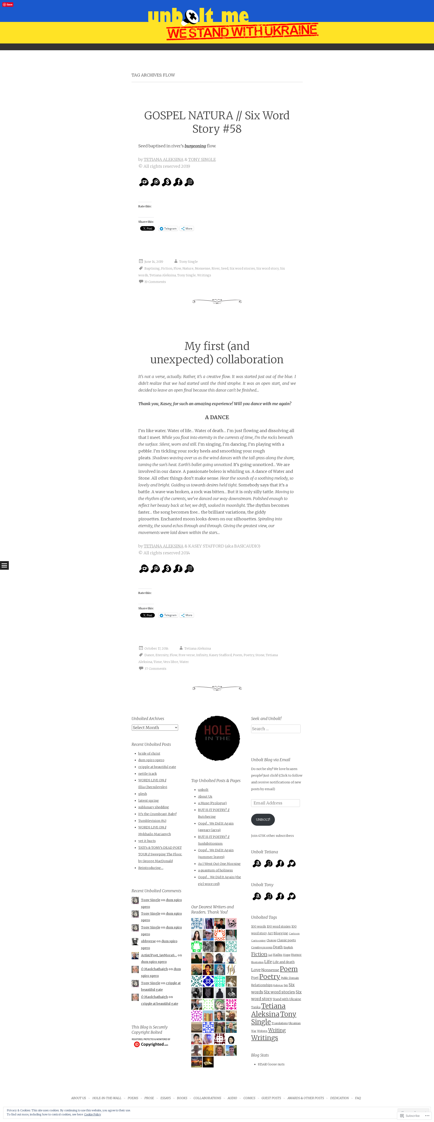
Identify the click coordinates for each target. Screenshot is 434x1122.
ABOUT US (78, 1098)
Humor (296, 955)
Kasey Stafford (220, 655)
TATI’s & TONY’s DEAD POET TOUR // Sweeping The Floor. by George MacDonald (160, 854)
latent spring (148, 801)
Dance (149, 655)
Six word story (267, 268)
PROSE (149, 1098)
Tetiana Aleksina (162, 275)
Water (184, 662)
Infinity (202, 655)
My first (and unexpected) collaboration (217, 353)
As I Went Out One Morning (219, 864)
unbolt (203, 790)
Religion (278, 985)
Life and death (284, 962)
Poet (255, 978)
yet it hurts (147, 841)
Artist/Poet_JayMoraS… (159, 955)
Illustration (257, 962)
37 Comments (155, 669)
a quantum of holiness (215, 870)
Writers (262, 1031)
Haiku (277, 955)
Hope (286, 955)
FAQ (358, 1098)
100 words (258, 926)
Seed (224, 268)
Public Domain (290, 978)
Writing (277, 1030)
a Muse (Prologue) (212, 803)
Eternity (162, 655)
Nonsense (202, 268)
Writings (204, 275)
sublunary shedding (153, 807)
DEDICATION (339, 1098)
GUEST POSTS (271, 1098)
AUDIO (232, 1098)
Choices (271, 940)
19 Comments (155, 282)
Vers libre (170, 662)
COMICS (249, 1098)
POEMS (133, 1098)
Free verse (187, 655)
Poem (237, 655)
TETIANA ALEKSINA (164, 159)
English (288, 947)
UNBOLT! (263, 820)
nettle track (147, 774)
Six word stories (242, 268)
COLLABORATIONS (207, 1098)
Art (270, 933)
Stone (259, 655)
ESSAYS (165, 1098)
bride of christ (149, 753)
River (216, 268)
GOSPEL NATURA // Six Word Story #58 (217, 122)
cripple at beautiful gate (157, 767)
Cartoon (294, 933)
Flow (177, 268)
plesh (142, 794)
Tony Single (188, 262)
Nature (187, 268)
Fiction (166, 268)
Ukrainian (294, 1023)
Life (268, 961)
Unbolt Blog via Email (270, 759)
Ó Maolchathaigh (154, 969)
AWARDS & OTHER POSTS (306, 1098)
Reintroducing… (150, 868)
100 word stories (279, 926)
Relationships (262, 985)
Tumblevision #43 (152, 821)
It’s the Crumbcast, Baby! (157, 814)
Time (157, 662)
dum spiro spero (151, 760)
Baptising (152, 268)
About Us (205, 796)
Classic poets (286, 940)
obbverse (148, 941)
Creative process (261, 947)
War (253, 1031)
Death (278, 947)
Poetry (249, 655)
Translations (279, 1023)
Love (256, 969)
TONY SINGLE (202, 159)
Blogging (281, 933)
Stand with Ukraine (287, 999)
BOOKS (182, 1098)
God (270, 955)
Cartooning (258, 940)
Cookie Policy (92, 1114)
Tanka (255, 1007)
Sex (286, 985)
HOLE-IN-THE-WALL (106, 1098)
